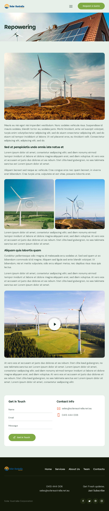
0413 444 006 (70, 415)
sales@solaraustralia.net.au (77, 408)
